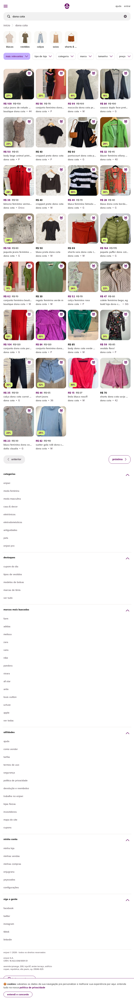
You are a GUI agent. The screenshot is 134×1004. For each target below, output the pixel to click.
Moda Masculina (12, 498)
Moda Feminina (11, 491)
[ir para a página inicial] (67, 8)
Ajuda (6, 741)
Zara (5, 642)
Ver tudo (8, 598)
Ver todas (8, 720)
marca (83, 56)
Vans (6, 650)
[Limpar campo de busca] (125, 16)
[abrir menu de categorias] (5, 6)
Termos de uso (11, 765)
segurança (9, 772)
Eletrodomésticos (12, 522)
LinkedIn (7, 939)
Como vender (10, 749)
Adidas (6, 626)
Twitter (6, 916)
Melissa (7, 634)
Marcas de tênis (12, 590)
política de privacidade (32, 987)
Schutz (7, 705)
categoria (63, 56)
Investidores (10, 812)
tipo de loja (41, 56)
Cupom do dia (10, 566)
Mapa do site (10, 819)
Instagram (8, 924)
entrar (127, 6)
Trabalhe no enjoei (13, 796)
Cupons (7, 827)
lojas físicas (9, 804)
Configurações (11, 887)
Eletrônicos (9, 514)
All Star (6, 681)
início (6, 25)
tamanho (103, 56)
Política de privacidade (15, 780)
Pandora (7, 665)
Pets (5, 538)
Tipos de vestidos (12, 574)
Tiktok (6, 931)
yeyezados (9, 879)
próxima (117, 459)
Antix (6, 689)
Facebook (8, 908)
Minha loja (8, 848)
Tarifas (6, 757)
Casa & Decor (10, 506)
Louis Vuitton (10, 697)
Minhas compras (12, 864)
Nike (5, 658)
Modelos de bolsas (13, 582)
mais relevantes (14, 56)
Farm (5, 618)
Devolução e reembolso (16, 788)
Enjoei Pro (8, 545)
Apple (6, 712)
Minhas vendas (11, 856)
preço (122, 56)
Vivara (6, 673)
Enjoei (6, 483)
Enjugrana (8, 871)
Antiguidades (10, 530)
